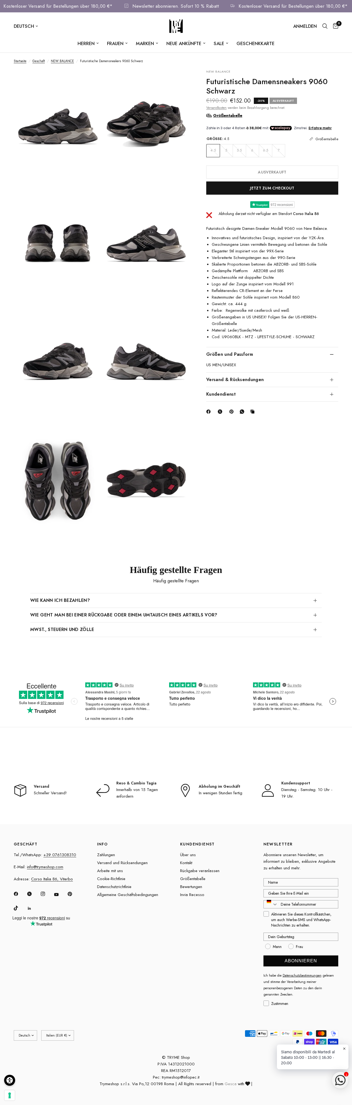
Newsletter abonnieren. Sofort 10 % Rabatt (185, 6)
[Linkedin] (33, 908)
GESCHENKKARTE (255, 43)
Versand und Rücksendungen (122, 863)
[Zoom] (90, 81)
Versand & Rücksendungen (235, 379)
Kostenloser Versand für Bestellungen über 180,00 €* (67, 6)
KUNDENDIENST (197, 844)
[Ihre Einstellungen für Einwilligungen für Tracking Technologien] (9, 1095)
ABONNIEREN (301, 960)
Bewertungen (191, 887)
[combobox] (271, 904)
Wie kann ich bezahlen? (60, 600)
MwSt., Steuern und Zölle (62, 629)
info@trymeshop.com (45, 867)
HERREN (86, 43)
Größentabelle (192, 879)
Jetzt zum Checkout (272, 188)
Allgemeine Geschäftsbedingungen (127, 895)
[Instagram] (47, 894)
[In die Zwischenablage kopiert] (253, 411)
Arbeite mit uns (110, 871)
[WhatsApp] (243, 411)
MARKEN (145, 43)
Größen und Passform (229, 354)
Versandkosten (216, 107)
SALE (219, 43)
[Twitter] (33, 894)
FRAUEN (115, 43)
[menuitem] (88, 43)
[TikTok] (20, 908)
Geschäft (38, 61)
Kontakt (186, 863)
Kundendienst (221, 394)
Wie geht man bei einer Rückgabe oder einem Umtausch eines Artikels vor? (124, 615)
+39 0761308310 (59, 855)
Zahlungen (106, 855)
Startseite (20, 61)
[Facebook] (209, 411)
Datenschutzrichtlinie (114, 887)
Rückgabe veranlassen (199, 871)
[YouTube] (60, 895)
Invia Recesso (192, 895)
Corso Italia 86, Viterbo (52, 879)
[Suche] (325, 26)
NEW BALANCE (62, 61)
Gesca (231, 1084)
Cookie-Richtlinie (111, 879)
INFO (102, 844)
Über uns (188, 855)
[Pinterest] (232, 411)
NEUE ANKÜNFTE (183, 43)
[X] (221, 411)
